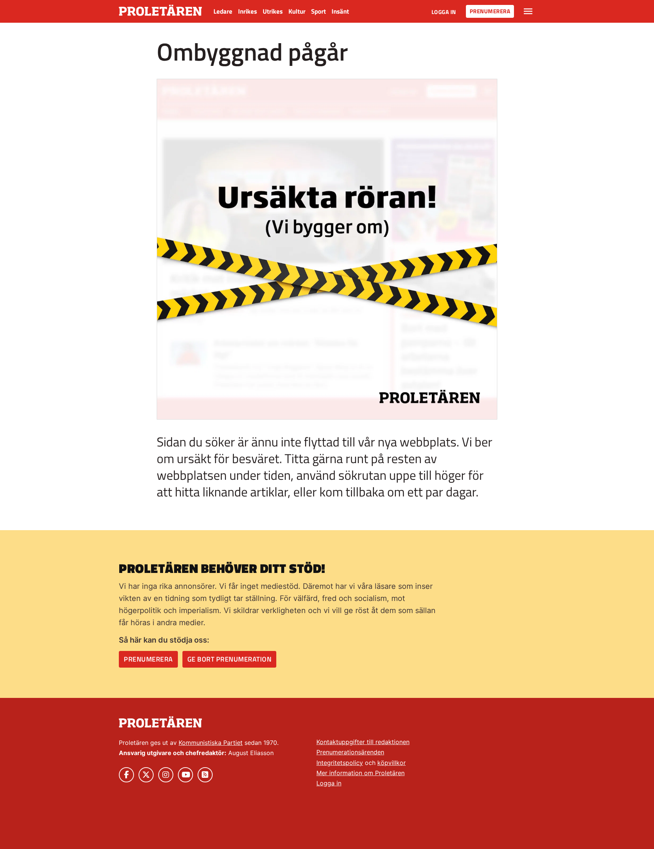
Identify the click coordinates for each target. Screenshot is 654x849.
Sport (318, 11)
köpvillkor (391, 762)
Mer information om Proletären (360, 773)
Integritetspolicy (339, 762)
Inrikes (247, 11)
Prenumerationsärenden (350, 752)
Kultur (296, 11)
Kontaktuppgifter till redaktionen (363, 742)
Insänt (340, 11)
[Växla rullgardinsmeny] (528, 11)
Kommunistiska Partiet (211, 742)
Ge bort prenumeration (229, 659)
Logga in (443, 12)
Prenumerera (490, 11)
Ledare (222, 11)
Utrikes (273, 11)
